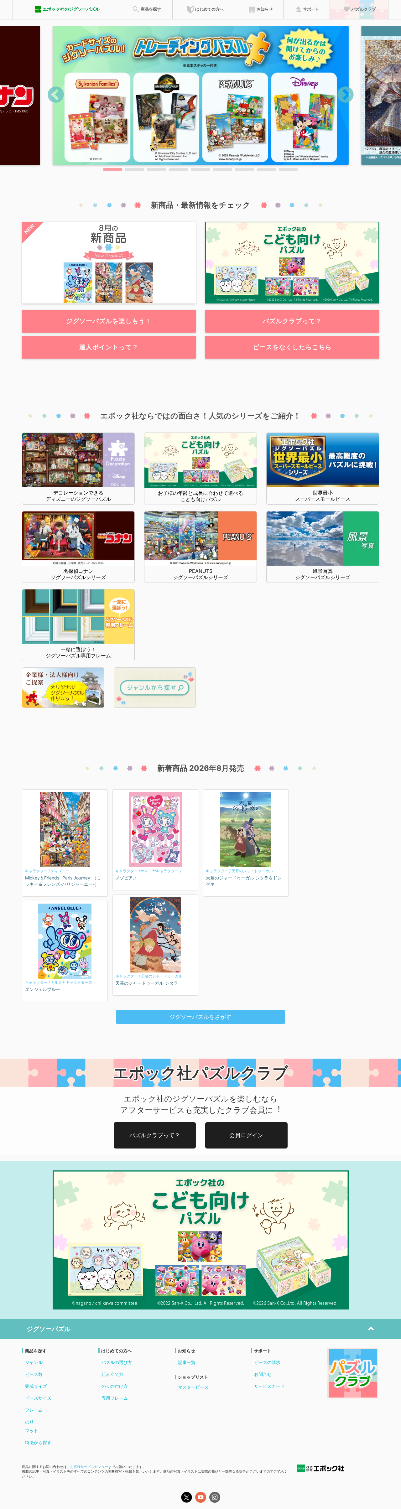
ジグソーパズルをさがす (200, 1017)
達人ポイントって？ (108, 347)
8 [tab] (266, 169)
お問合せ (263, 1374)
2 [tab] (134, 169)
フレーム (34, 1410)
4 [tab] (178, 169)
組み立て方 (112, 1374)
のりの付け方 (115, 1386)
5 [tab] (200, 169)
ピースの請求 (267, 1362)
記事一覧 (186, 1362)
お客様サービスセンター (89, 1467)
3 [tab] (156, 169)
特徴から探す (38, 1442)
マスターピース (193, 1387)
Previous (55, 95)
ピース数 (34, 1374)
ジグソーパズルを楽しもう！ (109, 321)
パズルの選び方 (117, 1362)
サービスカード (269, 1386)
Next (345, 95)
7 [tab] (244, 169)
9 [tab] (288, 169)
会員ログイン (246, 1135)
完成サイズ (36, 1386)
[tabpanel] (200, 95)
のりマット (31, 1426)
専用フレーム (115, 1398)
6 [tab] (222, 169)
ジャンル (34, 1362)
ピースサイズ (38, 1398)
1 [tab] (112, 169)
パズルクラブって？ (292, 321)
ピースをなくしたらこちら (292, 347)
